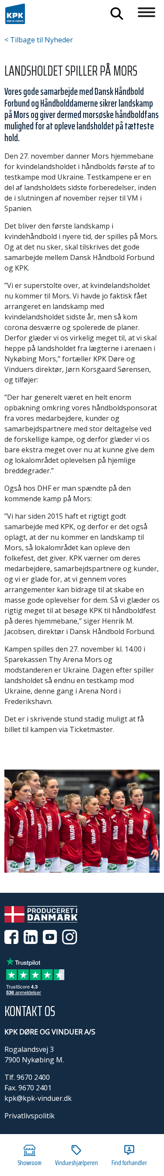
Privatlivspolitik (29, 1115)
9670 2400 (33, 1077)
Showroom (29, 1162)
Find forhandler (129, 1162)
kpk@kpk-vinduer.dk (38, 1098)
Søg (117, 13)
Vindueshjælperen (76, 1162)
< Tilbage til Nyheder (38, 40)
